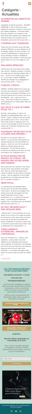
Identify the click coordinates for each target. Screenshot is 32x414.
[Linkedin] (11, 411)
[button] (29, 3)
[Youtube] (16, 411)
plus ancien (5, 258)
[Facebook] (20, 411)
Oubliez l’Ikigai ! (10, 85)
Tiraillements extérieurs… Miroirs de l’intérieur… (14, 231)
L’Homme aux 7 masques (15, 43)
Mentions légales (16, 407)
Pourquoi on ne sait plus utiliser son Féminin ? (16, 132)
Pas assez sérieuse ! (12, 65)
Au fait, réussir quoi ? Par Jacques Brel (14, 208)
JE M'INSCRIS (16, 363)
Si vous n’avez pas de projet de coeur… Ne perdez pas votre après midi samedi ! (15, 159)
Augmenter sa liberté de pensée (15, 20)
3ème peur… (7, 183)
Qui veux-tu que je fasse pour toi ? (15, 108)
